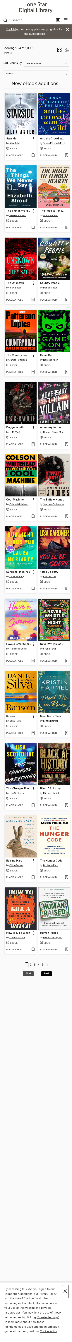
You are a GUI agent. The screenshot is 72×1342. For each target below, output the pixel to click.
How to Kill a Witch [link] (18, 933)
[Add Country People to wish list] (66, 300)
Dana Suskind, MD (52, 937)
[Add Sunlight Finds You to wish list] (33, 588)
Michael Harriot (51, 793)
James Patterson (18, 359)
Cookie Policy (48, 1331)
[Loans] (58, 20)
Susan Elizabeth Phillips (54, 143)
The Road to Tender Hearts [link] (52, 211)
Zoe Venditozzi (17, 937)
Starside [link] (11, 138)
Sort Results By (12, 63)
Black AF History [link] (50, 788)
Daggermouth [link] (15, 427)
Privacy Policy (47, 1294)
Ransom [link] (11, 716)
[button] (59, 51)
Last (46, 973)
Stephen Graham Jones (54, 504)
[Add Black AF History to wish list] (66, 805)
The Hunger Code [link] (51, 860)
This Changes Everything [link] (18, 788)
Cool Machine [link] (15, 499)
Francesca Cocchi (18, 648)
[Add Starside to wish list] (33, 155)
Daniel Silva (15, 721)
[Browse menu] (65, 19)
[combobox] (28, 20)
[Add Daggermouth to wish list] (33, 444)
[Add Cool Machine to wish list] (33, 516)
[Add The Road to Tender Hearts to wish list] (66, 227)
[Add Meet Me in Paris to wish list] (66, 733)
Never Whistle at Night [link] (52, 644)
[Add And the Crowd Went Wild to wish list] (66, 155)
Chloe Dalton (16, 865)
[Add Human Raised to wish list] (66, 949)
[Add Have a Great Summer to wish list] (33, 661)
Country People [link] (50, 283)
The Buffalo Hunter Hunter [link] (52, 499)
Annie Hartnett (50, 215)
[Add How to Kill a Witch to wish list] (33, 949)
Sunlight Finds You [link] (18, 572)
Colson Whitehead (18, 504)
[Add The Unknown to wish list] (33, 300)
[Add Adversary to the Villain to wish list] (66, 444)
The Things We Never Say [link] (18, 211)
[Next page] (47, 965)
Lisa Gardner (49, 576)
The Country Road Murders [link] (18, 355)
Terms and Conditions (18, 1294)
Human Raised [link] (49, 933)
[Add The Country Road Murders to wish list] (33, 372)
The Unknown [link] (15, 283)
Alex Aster (14, 143)
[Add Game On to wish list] (66, 372)
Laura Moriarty (16, 576)
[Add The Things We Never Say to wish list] (33, 227)
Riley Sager (15, 287)
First (28, 973)
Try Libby (12, 29)
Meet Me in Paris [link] (50, 716)
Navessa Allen (50, 359)
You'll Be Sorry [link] (49, 572)
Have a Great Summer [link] (18, 644)
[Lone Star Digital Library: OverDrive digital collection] (36, 8)
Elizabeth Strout (17, 215)
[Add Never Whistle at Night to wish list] (66, 661)
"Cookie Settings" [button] (48, 1317)
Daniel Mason (50, 287)
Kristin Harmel (50, 721)
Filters (9, 73)
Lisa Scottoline (17, 793)
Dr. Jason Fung (50, 865)
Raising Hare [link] (14, 860)
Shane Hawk (49, 648)
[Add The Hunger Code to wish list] (66, 877)
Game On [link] (46, 355)
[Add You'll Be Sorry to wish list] (66, 588)
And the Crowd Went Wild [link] (52, 138)
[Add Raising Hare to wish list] (33, 877)
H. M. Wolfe (15, 432)
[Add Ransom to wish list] (33, 733)
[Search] (5, 20)
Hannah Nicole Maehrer (54, 432)
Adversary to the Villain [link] (52, 427)
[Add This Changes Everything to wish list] (33, 805)
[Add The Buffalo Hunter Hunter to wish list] (66, 516)
